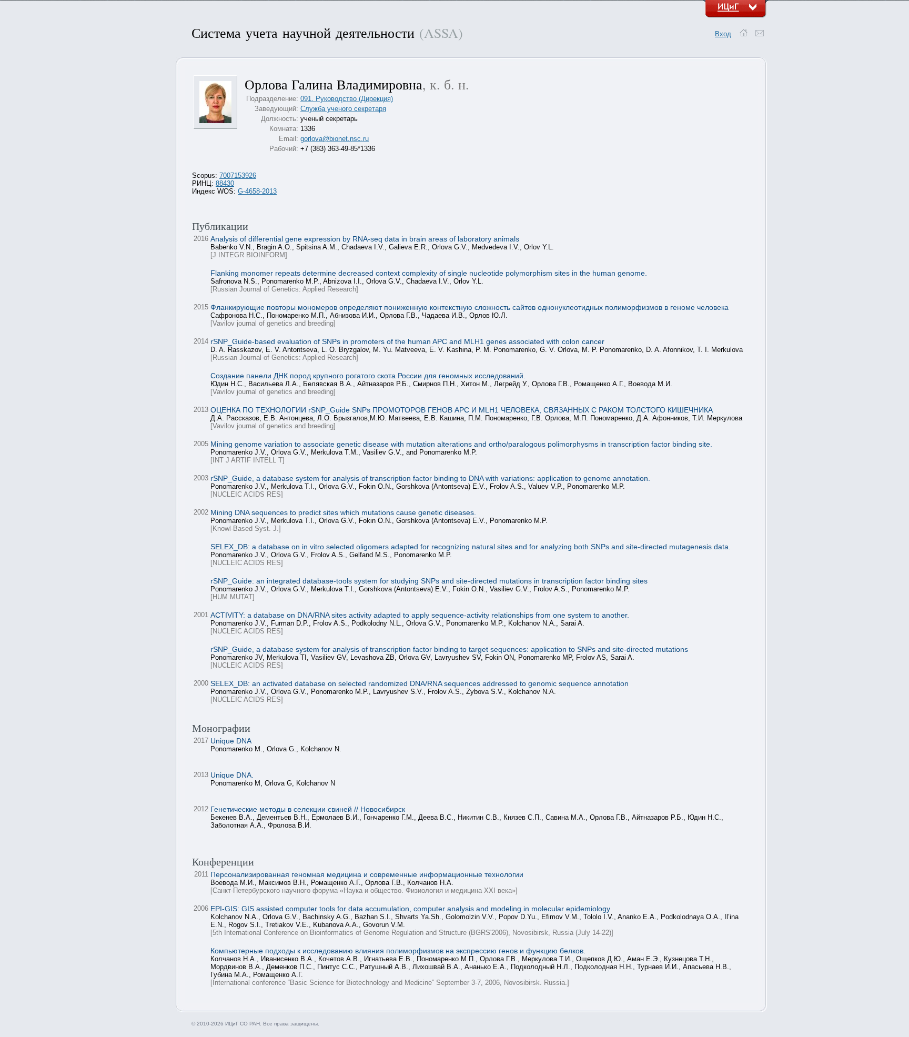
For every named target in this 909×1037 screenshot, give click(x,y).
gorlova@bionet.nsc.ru (334, 139)
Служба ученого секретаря (343, 109)
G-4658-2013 (257, 191)
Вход (723, 34)
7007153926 (237, 175)
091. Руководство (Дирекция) (346, 99)
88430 (225, 183)
